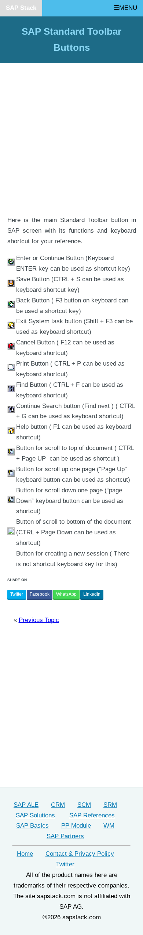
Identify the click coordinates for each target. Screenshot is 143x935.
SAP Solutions (35, 815)
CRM (58, 804)
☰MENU (125, 7)
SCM (84, 804)
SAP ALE (26, 804)
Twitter (16, 594)
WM (108, 825)
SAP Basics (32, 825)
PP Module (76, 825)
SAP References (92, 815)
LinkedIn (91, 594)
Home (25, 853)
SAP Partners (65, 836)
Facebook (40, 594)
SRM (110, 804)
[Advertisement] (71, 140)
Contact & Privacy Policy (79, 853)
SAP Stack (21, 7)
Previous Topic (39, 620)
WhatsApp (66, 594)
